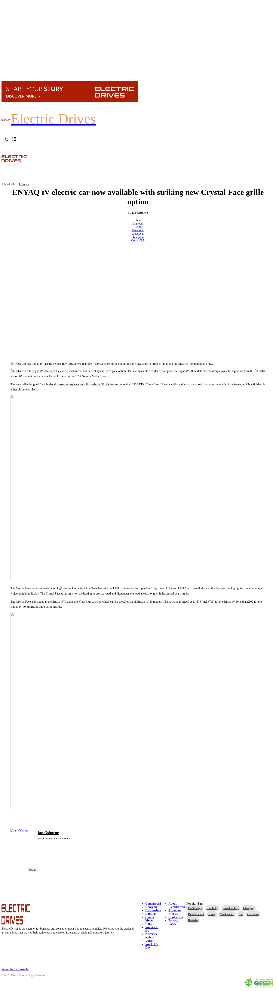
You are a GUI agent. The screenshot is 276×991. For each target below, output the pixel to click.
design (32, 869)
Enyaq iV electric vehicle (47, 371)
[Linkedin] (39, 844)
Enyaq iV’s (59, 601)
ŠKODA (16, 371)
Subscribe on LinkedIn (15, 969)
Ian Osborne (140, 212)
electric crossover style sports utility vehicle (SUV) (79, 384)
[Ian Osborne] (22, 838)
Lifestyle (24, 184)
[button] (272, 158)
